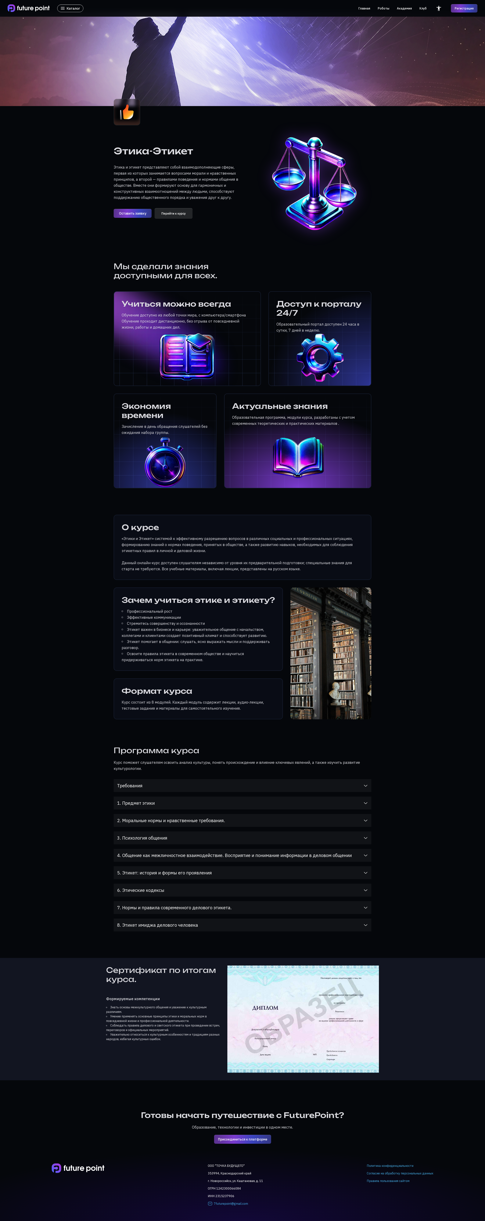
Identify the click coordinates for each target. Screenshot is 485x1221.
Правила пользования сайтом (388, 1181)
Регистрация (464, 8)
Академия (404, 8)
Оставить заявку (132, 213)
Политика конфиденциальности (390, 1166)
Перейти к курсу (173, 213)
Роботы (383, 8)
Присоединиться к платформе (242, 1139)
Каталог (73, 8)
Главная (364, 8)
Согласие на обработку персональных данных (400, 1173)
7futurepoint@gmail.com (231, 1203)
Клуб (423, 8)
